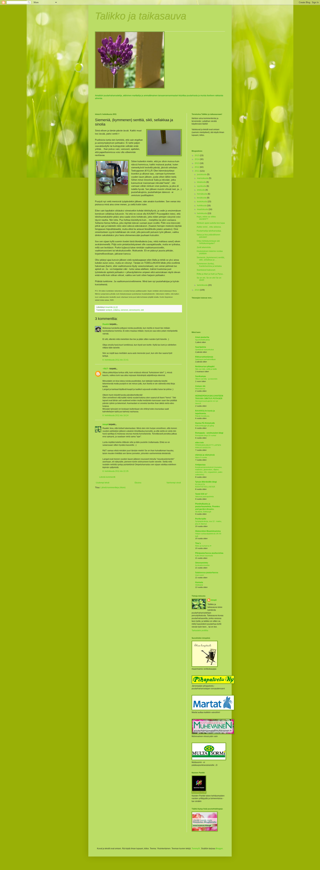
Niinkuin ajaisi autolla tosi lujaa (211, 223)
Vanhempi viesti (173, 483)
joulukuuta (202, 174)
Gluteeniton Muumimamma (208, 531)
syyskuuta (201, 186)
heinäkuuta (202, 194)
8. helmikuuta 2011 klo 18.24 (115, 415)
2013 (197, 163)
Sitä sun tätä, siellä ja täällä (206, 369)
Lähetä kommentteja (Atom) (113, 487)
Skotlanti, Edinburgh (203, 512)
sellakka (116, 310)
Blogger (219, 848)
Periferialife (200, 519)
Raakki (105, 324)
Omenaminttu (201, 563)
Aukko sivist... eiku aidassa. (209, 227)
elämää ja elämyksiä (205, 455)
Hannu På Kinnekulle (205, 423)
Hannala (199, 582)
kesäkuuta (202, 198)
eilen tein (199, 442)
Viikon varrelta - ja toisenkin (206, 379)
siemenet (124, 310)
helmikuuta (202, 213)
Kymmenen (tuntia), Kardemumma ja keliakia (209, 264)
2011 (197, 171)
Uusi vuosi (199, 575)
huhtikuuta (202, 205)
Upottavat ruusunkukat (204, 350)
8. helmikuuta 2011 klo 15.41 (115, 360)
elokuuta (201, 190)
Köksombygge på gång (204, 426)
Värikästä (199, 585)
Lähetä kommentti (107, 477)
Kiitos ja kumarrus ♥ (203, 546)
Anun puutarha (202, 337)
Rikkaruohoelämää (204, 357)
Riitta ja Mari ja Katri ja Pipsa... (210, 274)
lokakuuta (201, 182)
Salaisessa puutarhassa (206, 572)
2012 (197, 167)
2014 (197, 159)
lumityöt (109, 310)
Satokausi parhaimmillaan (205, 359)
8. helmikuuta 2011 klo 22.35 (115, 471)
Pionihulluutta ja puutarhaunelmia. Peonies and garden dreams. (207, 506)
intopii (105, 424)
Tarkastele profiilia (200, 630)
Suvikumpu (200, 376)
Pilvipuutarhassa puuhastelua (209, 553)
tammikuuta (202, 285)
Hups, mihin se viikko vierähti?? (206, 218)
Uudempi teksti (102, 483)
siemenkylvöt (134, 310)
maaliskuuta (202, 209)
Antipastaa (200, 465)
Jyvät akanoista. (204, 247)
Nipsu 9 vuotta (201, 457)
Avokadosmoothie (202, 565)
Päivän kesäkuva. (202, 416)
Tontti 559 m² (201, 494)
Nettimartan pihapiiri (204, 366)
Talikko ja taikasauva (140, 16)
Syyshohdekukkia (202, 340)
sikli (142, 310)
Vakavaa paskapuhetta (204, 496)
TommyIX (196, 848)
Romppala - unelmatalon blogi (209, 433)
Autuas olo (200, 386)
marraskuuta (203, 178)
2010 (197, 290)
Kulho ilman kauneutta (204, 556)
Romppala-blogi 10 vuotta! (205, 435)
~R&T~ (105, 369)
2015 (197, 155)
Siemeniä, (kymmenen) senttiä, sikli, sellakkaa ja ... (211, 258)
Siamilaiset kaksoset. (206, 270)
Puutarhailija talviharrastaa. (209, 231)
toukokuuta (202, 201)
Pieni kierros (200, 389)
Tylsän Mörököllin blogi (206, 482)
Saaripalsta (200, 347)
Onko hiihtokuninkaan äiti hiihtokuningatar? (208, 242)
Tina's (198, 543)
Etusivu (138, 483)
